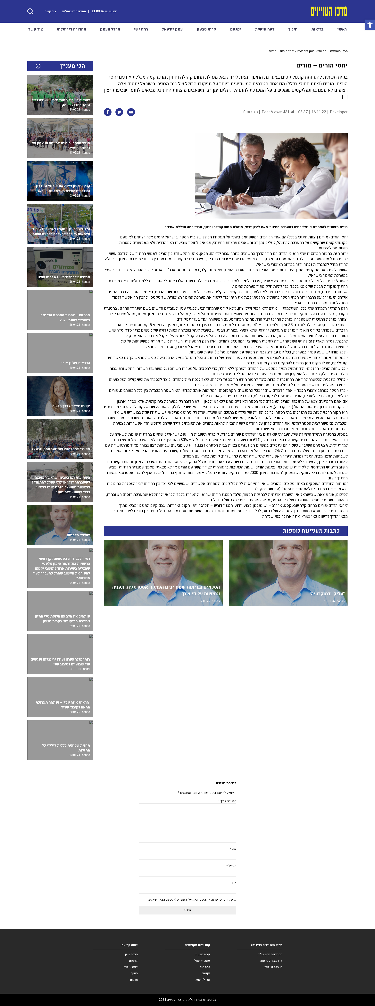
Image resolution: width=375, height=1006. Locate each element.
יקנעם (235, 29)
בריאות (317, 29)
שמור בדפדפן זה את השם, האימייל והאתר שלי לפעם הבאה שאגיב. (190, 899)
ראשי (342, 29)
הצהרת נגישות (273, 967)
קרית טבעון (206, 29)
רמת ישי (141, 29)
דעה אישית (265, 29)
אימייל (231, 866)
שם (232, 849)
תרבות (134, 979)
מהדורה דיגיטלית (74, 11)
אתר (233, 882)
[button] (370, 25)
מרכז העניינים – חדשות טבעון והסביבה (322, 51)
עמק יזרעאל (172, 29)
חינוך (292, 29)
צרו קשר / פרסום (271, 960)
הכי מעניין (131, 954)
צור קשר (50, 11)
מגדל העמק (110, 29)
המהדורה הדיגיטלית (270, 954)
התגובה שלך (227, 801)
